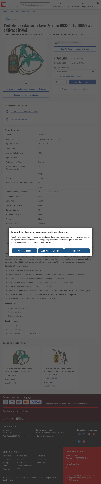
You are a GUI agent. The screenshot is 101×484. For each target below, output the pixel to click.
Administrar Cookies (50, 251)
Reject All (77, 251)
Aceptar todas (24, 251)
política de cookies (43, 242)
